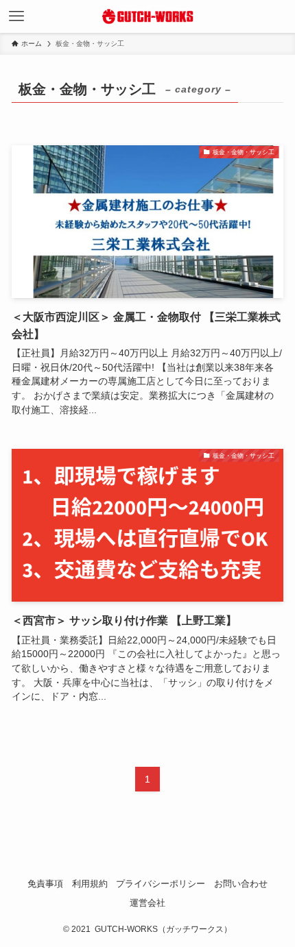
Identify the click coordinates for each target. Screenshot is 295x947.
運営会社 (147, 903)
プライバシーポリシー (160, 883)
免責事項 (45, 883)
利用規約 (90, 883)
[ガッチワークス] (148, 16)
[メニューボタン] (16, 16)
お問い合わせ (241, 883)
